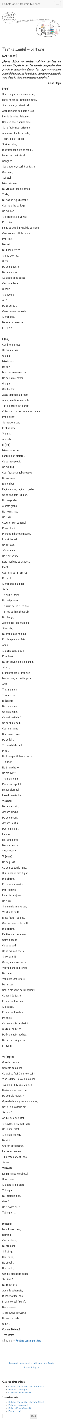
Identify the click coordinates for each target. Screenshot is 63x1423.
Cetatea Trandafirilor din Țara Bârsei (26, 1386)
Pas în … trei (14, 1411)
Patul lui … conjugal (18, 1404)
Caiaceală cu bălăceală (19, 1392)
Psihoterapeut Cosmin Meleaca (21, 4)
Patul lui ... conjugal (17, 1389)
